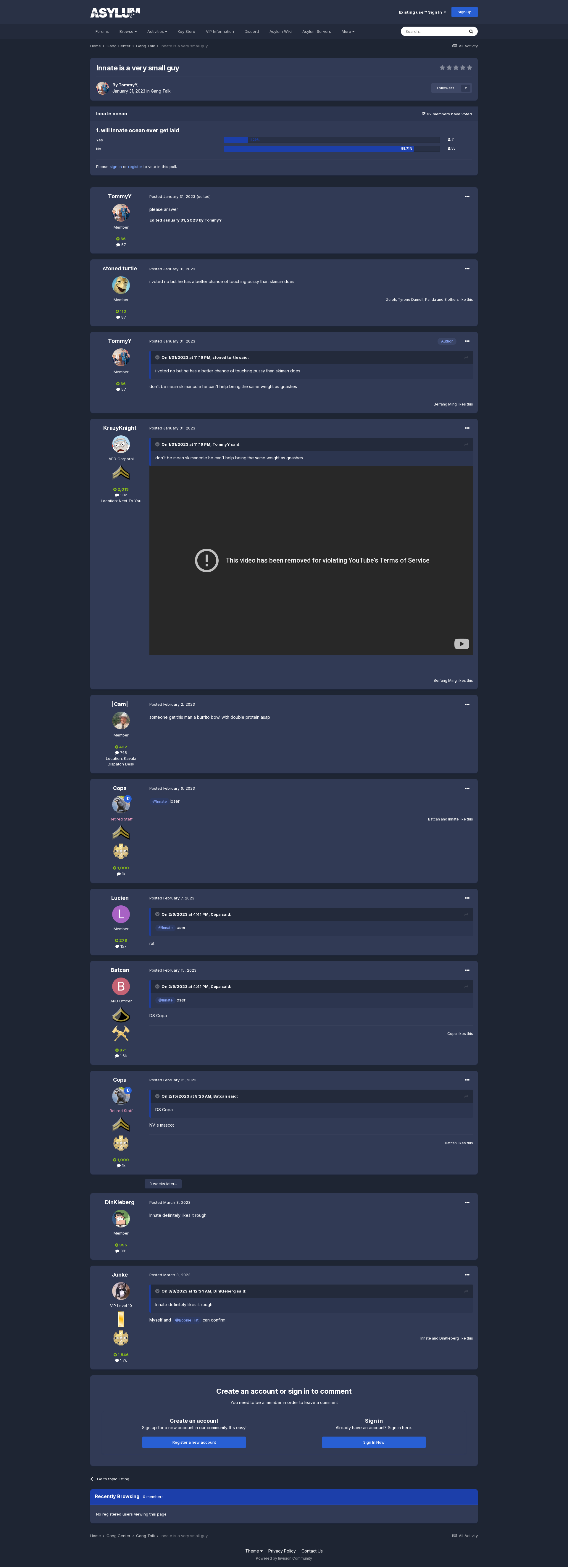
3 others (451, 299)
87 (123, 317)
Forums (102, 31)
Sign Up (465, 11)
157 (123, 946)
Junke (120, 1275)
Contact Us (312, 1550)
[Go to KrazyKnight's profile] (121, 444)
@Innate (159, 801)
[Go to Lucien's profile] (121, 914)
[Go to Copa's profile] (121, 804)
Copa (120, 788)
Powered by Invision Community (284, 1558)
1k (123, 873)
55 (453, 148)
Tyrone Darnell (410, 299)
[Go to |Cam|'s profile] (121, 720)
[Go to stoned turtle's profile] (121, 285)
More (346, 31)
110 (122, 311)
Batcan (434, 819)
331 (123, 1250)
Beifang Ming (445, 404)
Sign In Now (374, 1442)
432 (122, 746)
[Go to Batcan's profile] (121, 986)
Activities (156, 31)
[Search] (471, 31)
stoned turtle (120, 268)
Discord (252, 31)
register (135, 166)
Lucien (120, 898)
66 (123, 238)
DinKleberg (120, 1202)
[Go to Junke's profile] (121, 1291)
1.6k (123, 1055)
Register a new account (194, 1442)
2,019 (123, 489)
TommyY (128, 84)
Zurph (391, 299)
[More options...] (467, 196)
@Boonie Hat (187, 1320)
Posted (172, 196)
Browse (127, 31)
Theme (252, 1550)
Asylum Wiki (281, 31)
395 (122, 1245)
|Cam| (120, 704)
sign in (116, 166)
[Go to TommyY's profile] (102, 88)
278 (122, 940)
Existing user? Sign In (421, 12)
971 (123, 1050)
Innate (453, 819)
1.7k (123, 1360)
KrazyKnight (119, 428)
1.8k (123, 494)
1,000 (122, 867)
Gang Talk (161, 90)
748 (123, 752)
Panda (430, 299)
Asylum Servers (316, 31)
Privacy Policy (282, 1550)
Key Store (186, 31)
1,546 (123, 1354)
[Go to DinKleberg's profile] (121, 1218)
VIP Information (220, 31)
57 (123, 244)
